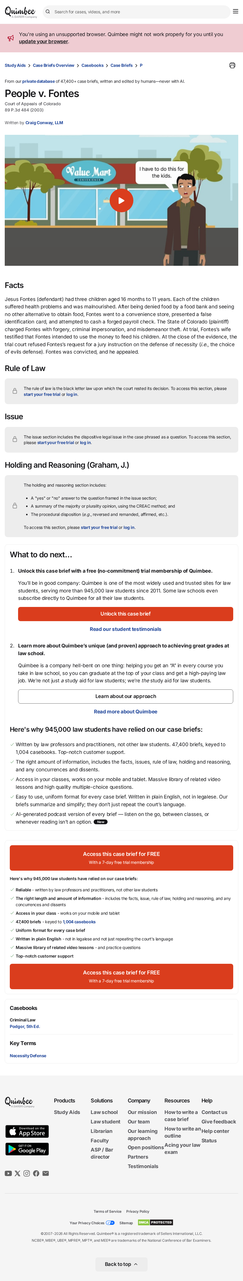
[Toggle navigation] (235, 11)
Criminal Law (23, 1019)
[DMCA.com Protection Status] (155, 1222)
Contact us (215, 1112)
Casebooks (92, 65)
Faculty (99, 1141)
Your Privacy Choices (87, 1223)
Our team (139, 1122)
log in (71, 394)
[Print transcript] (232, 65)
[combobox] (137, 12)
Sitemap (126, 1223)
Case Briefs (122, 65)
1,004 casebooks (79, 921)
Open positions (146, 1147)
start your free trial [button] (42, 394)
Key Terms (23, 1043)
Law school (104, 1112)
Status (209, 1141)
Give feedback (219, 1122)
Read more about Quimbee (125, 712)
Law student (105, 1122)
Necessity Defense (28, 1055)
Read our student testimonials (126, 629)
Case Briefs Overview (53, 65)
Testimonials (143, 1166)
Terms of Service (108, 1211)
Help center (215, 1131)
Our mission (142, 1112)
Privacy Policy (137, 1211)
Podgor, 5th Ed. (25, 1026)
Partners (138, 1157)
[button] (121, 200)
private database (38, 81)
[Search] (49, 11)
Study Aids (15, 65)
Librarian (101, 1131)
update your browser (43, 41)
